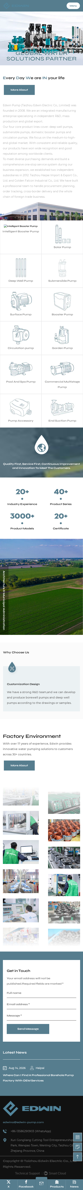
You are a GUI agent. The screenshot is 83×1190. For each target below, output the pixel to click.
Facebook (26, 1186)
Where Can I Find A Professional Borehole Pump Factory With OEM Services (38, 1078)
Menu (73, 5)
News (74, 1186)
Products (57, 1186)
